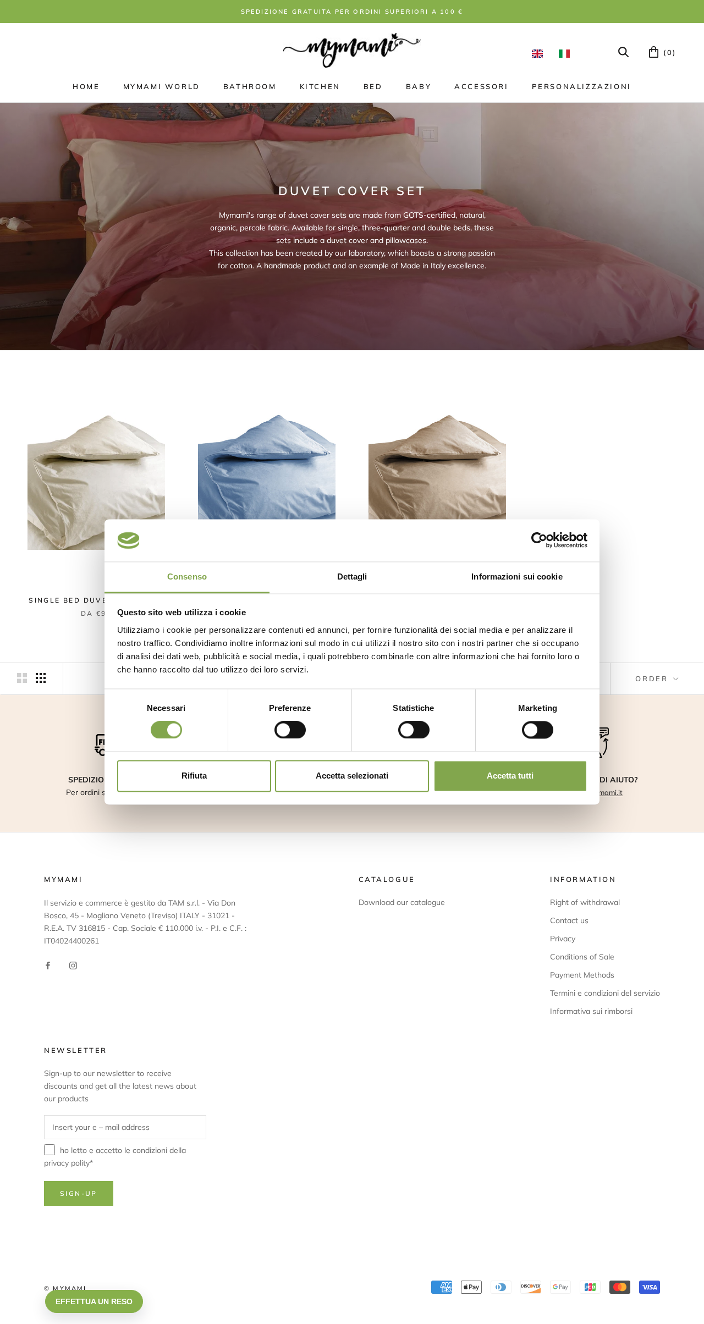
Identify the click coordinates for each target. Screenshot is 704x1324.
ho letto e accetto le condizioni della (115, 1156)
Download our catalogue (402, 902)
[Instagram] (73, 964)
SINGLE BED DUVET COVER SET (96, 600)
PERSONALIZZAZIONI (581, 86)
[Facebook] (48, 964)
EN (539, 53)
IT (566, 53)
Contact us (569, 920)
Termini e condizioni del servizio (605, 993)
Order (653, 678)
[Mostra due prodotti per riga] (22, 678)
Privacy (562, 939)
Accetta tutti (510, 775)
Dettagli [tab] (352, 576)
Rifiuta (194, 775)
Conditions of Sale (582, 957)
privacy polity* (68, 1163)
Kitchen (320, 86)
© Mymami (65, 1288)
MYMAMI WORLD (161, 86)
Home (86, 86)
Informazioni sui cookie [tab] (516, 576)
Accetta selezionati (352, 775)
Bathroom (250, 86)
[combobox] (539, 53)
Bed (373, 86)
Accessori (481, 86)
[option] (566, 53)
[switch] (290, 730)
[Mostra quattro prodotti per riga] (41, 678)
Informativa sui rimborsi (591, 1011)
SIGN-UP (78, 1193)
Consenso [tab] (187, 576)
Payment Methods (582, 975)
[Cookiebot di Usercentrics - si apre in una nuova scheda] (539, 540)
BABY (418, 86)
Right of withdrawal (585, 902)
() (668, 52)
